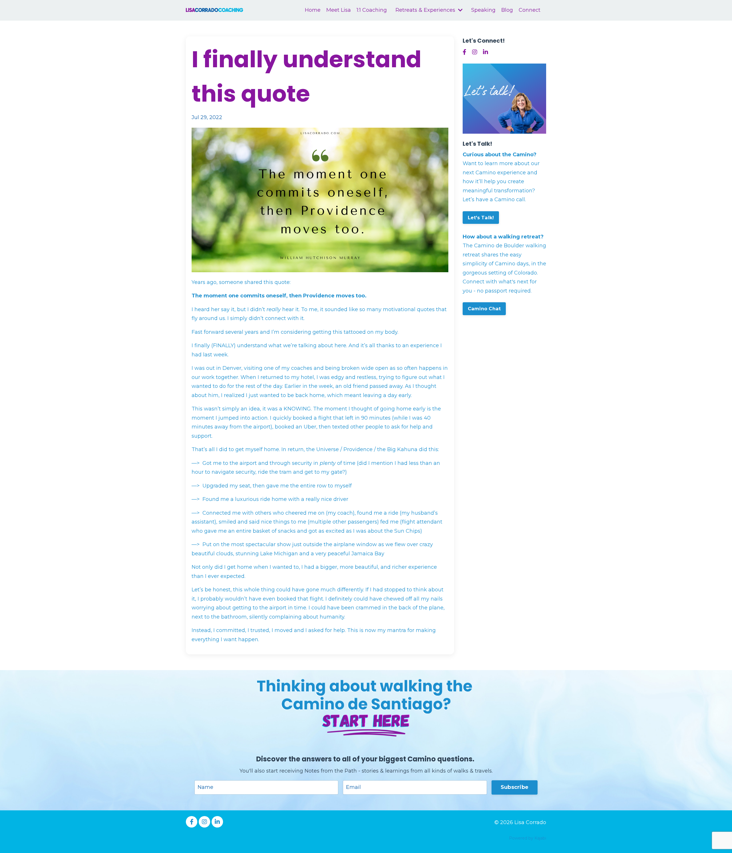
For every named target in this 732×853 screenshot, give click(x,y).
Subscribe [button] (514, 787)
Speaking (483, 10)
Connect (529, 10)
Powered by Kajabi (527, 838)
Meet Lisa (338, 10)
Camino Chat (484, 308)
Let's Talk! (481, 217)
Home (313, 10)
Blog (507, 10)
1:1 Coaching (372, 10)
